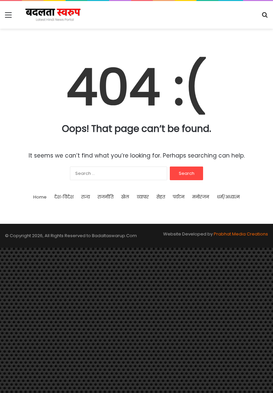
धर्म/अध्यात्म (228, 197)
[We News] (53, 15)
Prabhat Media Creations (241, 234)
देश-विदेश (64, 197)
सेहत (160, 197)
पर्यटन (178, 197)
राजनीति (106, 197)
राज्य (85, 197)
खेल (125, 197)
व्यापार (143, 197)
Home (40, 197)
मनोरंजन (200, 197)
